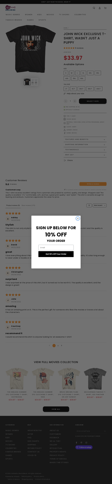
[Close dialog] (78, 218)
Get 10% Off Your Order (56, 254)
